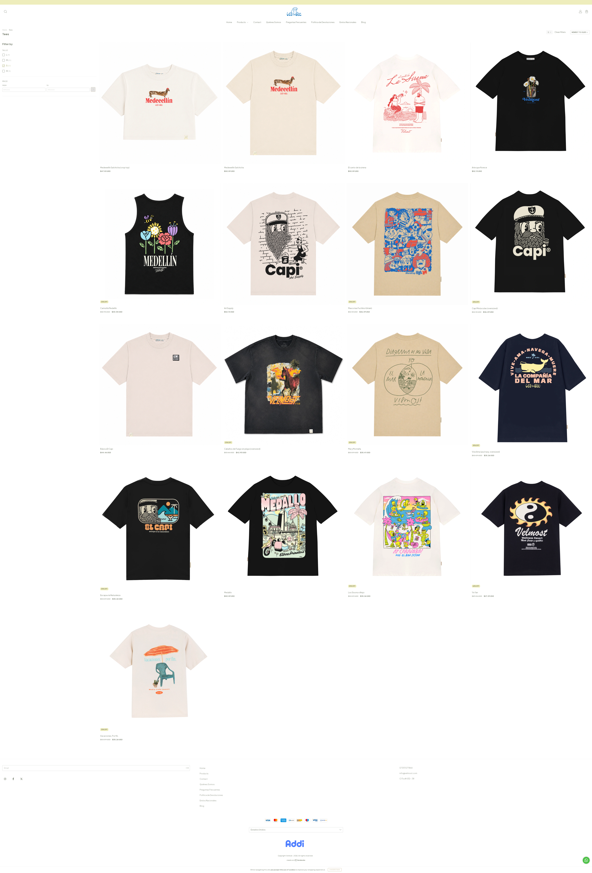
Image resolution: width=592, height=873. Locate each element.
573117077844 (406, 768)
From (4, 85)
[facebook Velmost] (13, 779)
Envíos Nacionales (347, 22)
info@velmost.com (408, 773)
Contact (257, 22)
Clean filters (560, 32)
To (48, 85)
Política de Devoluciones (323, 22)
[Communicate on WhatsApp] (586, 860)
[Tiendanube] (296, 860)
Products (241, 22)
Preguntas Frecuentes (296, 22)
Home (229, 22)
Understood (334, 870)
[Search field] (5, 12)
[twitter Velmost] (21, 779)
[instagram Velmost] (5, 779)
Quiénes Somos (273, 22)
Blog (363, 22)
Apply (93, 89)
